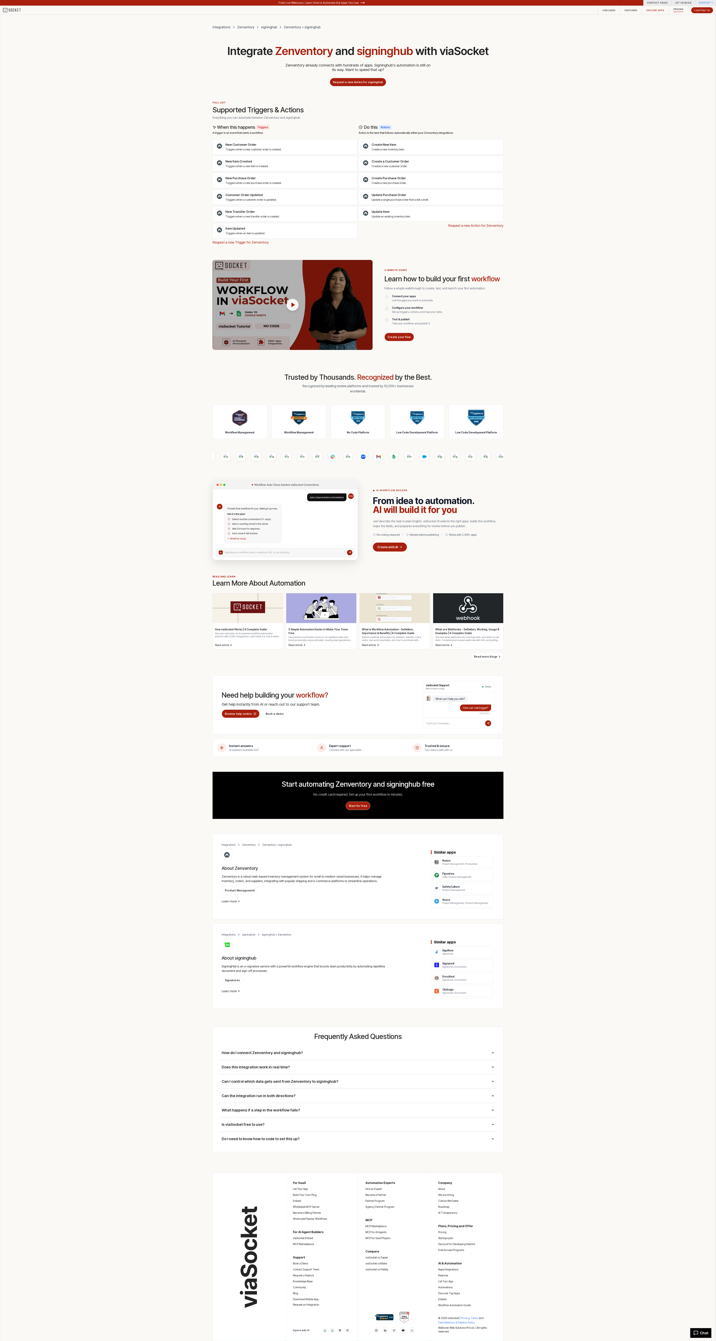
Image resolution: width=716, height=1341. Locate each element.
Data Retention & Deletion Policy (456, 1322)
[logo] (14, 10)
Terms (474, 1318)
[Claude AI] (332, 1330)
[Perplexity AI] (340, 1330)
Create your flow (399, 337)
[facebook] (385, 1330)
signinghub (269, 27)
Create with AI (387, 547)
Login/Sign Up (702, 10)
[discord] (412, 1330)
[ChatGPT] (325, 1330)
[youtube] (403, 1330)
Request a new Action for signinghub (358, 82)
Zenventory (245, 27)
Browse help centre (238, 713)
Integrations (221, 27)
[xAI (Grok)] (347, 1330)
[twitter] (394, 1330)
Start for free (358, 805)
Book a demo (275, 713)
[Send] (349, 552)
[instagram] (376, 1330)
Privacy (465, 1318)
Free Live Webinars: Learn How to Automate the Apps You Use (319, 2)
